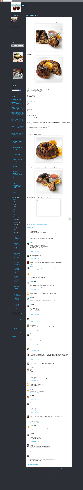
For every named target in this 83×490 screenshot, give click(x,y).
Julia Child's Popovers (16, 277)
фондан (12, 130)
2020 (14, 199)
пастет (16, 125)
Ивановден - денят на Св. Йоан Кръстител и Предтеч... (17, 291)
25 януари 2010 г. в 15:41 (34, 399)
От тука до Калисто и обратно (17, 142)
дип (23, 119)
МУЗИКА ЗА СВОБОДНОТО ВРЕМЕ (17, 174)
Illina (31, 242)
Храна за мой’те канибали (18, 147)
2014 (14, 209)
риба (16, 114)
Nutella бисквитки (17, 264)
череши (19, 113)
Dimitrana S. (32, 281)
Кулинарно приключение (17, 177)
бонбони (22, 114)
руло (19, 128)
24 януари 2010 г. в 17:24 (34, 264)
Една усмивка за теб (17, 266)
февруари (16, 234)
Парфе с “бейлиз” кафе (17, 272)
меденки (22, 127)
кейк (35, 224)
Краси (31, 395)
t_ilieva (31, 254)
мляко (12, 122)
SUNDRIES (15, 192)
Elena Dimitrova (16, 144)
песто (17, 129)
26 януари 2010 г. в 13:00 (34, 441)
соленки (12, 124)
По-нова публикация (31, 468)
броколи (20, 133)
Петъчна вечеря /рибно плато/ (17, 274)
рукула (12, 134)
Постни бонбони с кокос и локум (17, 324)
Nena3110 (31, 425)
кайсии (19, 124)
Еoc (30, 266)
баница (22, 122)
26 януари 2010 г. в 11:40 (34, 430)
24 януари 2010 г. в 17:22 (34, 258)
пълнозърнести (21, 129)
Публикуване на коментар (33, 464)
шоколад (45, 224)
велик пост (21, 111)
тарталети (13, 128)
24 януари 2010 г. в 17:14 (34, 251)
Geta (30, 443)
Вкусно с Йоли (15, 149)
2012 (14, 212)
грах (23, 133)
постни (17, 103)
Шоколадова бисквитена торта (17, 317)
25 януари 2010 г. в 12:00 (34, 387)
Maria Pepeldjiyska (33, 323)
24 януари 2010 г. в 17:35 (34, 269)
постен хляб (14, 113)
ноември (15, 219)
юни (14, 227)
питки (18, 104)
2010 (14, 216)
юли (14, 225)
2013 (14, 211)
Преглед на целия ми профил (20, 20)
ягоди (12, 115)
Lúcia (31, 414)
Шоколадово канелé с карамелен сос (17, 319)
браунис (18, 115)
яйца (18, 108)
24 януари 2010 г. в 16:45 (34, 240)
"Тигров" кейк (16, 257)
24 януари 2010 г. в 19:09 (34, 330)
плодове (22, 115)
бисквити (13, 108)
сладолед (17, 116)
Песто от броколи (17, 262)
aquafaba (19, 130)
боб (23, 120)
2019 (14, 201)
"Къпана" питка (17, 288)
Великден (22, 109)
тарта (16, 124)
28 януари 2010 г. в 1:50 (34, 451)
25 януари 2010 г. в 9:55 (34, 380)
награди (15, 115)
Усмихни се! (13, 336)
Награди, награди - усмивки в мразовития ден (17, 254)
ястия (22, 107)
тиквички (13, 119)
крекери (12, 132)
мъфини (12, 120)
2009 (14, 308)
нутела (17, 127)
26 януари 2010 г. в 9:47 (34, 412)
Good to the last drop (16, 168)
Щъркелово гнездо (16, 154)
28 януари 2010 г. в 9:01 (34, 462)
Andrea (31, 382)
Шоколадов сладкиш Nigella (17, 238)
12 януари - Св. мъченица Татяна (16, 280)
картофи (22, 108)
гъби (16, 118)
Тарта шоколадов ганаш (16, 326)
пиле (15, 121)
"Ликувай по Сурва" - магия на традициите (17, 240)
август (15, 224)
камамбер (13, 133)
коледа (22, 104)
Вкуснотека (15, 166)
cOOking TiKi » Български (18, 164)
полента (18, 121)
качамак (22, 130)
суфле (16, 122)
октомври (16, 221)
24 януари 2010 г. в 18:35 (34, 314)
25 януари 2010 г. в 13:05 (34, 392)
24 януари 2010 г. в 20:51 (34, 350)
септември (16, 222)
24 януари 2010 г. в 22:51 (34, 359)
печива (22, 101)
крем (23, 113)
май (14, 229)
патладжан (21, 126)
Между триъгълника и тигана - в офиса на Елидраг (17, 186)
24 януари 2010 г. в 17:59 (34, 289)
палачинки (13, 114)
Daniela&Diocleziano (17, 156)
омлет (17, 134)
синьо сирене (18, 120)
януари (15, 235)
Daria (31, 297)
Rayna (31, 347)
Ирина (31, 229)
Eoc (13, 179)
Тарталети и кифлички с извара (16, 250)
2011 (14, 214)
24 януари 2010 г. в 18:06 (34, 295)
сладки (12, 106)
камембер (19, 134)
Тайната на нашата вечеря (17, 182)
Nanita (31, 291)
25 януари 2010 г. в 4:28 (34, 365)
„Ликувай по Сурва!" (16, 248)
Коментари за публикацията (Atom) (51, 473)
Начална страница (48, 468)
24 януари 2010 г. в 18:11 (34, 301)
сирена (17, 106)
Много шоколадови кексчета (16, 283)
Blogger (49, 480)
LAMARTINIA (15, 189)
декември (16, 217)
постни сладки (15, 109)
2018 (14, 203)
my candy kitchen (16, 161)
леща (16, 132)
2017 (14, 204)
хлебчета (22, 121)
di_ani (31, 304)
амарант (15, 134)
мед (16, 111)
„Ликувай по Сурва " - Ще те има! (17, 244)
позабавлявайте (49, 197)
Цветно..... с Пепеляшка (17, 152)
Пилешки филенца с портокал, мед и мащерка (17, 259)
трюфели (22, 128)
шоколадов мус (20, 112)
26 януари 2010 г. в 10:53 (34, 422)
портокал (38, 224)
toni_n (31, 272)
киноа (17, 128)
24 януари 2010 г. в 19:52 (34, 344)
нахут (22, 124)
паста (12, 125)
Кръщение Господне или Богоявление (16, 298)
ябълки (22, 116)
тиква (22, 118)
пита (19, 125)
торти (19, 114)
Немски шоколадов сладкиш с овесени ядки (16, 322)
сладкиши (42, 224)
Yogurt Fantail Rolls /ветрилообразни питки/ (15, 329)
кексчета (13, 112)
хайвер (22, 132)
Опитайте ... (19, 5)
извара (17, 119)
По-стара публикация (66, 468)
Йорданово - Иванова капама (17, 295)
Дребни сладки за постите (16, 334)
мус (15, 129)
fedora (31, 352)
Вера (31, 389)
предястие (20, 99)
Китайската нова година (36, 20)
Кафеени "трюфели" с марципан (16, 301)
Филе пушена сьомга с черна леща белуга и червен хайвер (16, 332)
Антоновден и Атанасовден (16, 269)
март (15, 232)
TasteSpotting (15, 171)
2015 (14, 208)
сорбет (19, 132)
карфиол (12, 129)
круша (19, 122)
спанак (12, 116)
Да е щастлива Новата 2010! (17, 305)
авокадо (19, 118)
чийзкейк (15, 130)
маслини (13, 121)
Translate (20, 47)
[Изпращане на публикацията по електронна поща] (41, 222)
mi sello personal (33, 361)
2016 (14, 206)
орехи (12, 111)
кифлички (13, 127)
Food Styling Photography (17, 159)
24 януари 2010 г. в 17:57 (34, 278)
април (15, 230)
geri (30, 317)
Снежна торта (16, 286)
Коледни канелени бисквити (16, 315)
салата (17, 107)
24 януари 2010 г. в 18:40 (34, 321)
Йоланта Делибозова (34, 260)
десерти (32, 224)
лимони (17, 133)
